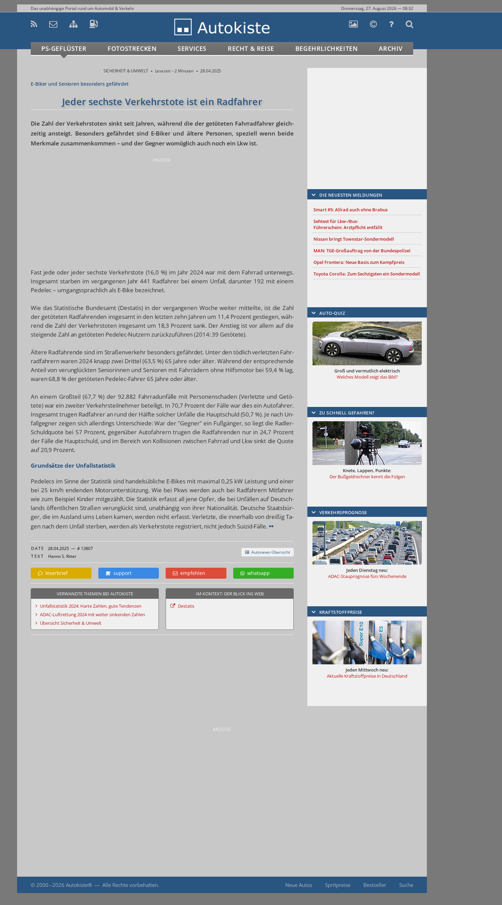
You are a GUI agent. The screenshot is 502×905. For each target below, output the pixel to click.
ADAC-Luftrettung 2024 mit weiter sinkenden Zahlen (92, 614)
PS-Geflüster (63, 48)
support (121, 573)
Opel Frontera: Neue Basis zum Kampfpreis (358, 262)
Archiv (391, 48)
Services (192, 48)
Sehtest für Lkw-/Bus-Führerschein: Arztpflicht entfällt (347, 224)
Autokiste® (79, 884)
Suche (406, 884)
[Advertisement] (162, 211)
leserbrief (55, 573)
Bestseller (374, 884)
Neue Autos (298, 884)
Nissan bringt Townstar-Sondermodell (353, 239)
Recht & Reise (251, 48)
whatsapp (257, 573)
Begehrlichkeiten (326, 48)
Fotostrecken (132, 48)
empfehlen (191, 573)
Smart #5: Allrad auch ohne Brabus (350, 210)
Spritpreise (337, 884)
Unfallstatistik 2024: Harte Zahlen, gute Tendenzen (90, 606)
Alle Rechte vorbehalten (130, 884)
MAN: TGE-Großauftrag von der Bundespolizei (361, 251)
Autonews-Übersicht (269, 552)
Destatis (186, 606)
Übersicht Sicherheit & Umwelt (70, 623)
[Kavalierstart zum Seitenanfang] (441, 885)
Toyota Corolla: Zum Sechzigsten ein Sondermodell (366, 274)
